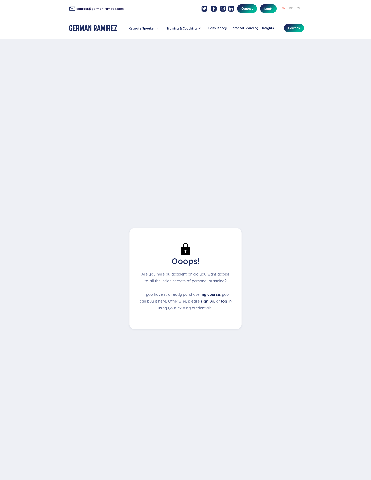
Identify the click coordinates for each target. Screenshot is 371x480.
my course (210, 294)
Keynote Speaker (142, 28)
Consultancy (217, 28)
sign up (207, 301)
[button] (144, 28)
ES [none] (298, 8)
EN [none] (283, 8)
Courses (294, 28)
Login (268, 9)
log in (226, 301)
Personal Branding (244, 28)
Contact (247, 8)
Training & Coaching (182, 28)
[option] (291, 8)
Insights (268, 28)
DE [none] (291, 8)
